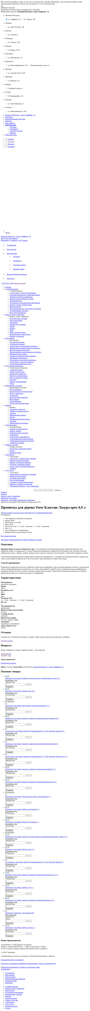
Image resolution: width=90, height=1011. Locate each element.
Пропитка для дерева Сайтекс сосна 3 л (20, 928)
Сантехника (9, 1002)
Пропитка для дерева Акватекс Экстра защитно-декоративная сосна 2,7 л (32, 678)
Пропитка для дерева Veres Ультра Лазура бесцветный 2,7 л (27, 706)
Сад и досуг (9, 1004)
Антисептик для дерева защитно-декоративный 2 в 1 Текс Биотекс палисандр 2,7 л (36, 756)
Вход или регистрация (9, 238)
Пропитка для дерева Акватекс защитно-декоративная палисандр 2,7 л (31, 875)
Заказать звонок (20, 283)
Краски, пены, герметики (14, 988)
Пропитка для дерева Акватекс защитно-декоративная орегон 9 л (29, 900)
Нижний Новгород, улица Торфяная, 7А (48, 667)
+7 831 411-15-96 (7, 283)
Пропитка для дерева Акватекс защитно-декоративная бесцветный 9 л (31, 744)
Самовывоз (14, 129)
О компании (11, 245)
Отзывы (25, 540)
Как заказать (10, 123)
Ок (2, 6)
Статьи (8, 1008)
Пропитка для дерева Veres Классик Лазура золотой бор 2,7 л (28, 797)
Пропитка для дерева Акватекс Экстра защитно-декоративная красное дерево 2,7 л (36, 837)
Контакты (9, 117)
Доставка (13, 127)
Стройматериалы (11, 986)
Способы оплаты (16, 131)
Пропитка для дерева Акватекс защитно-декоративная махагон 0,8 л (31, 782)
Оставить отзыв (7, 641)
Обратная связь (11, 135)
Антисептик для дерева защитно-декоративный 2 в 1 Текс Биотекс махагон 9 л (34, 731)
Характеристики (15, 540)
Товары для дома (11, 1000)
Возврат (13, 133)
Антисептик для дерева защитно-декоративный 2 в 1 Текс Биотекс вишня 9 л (34, 862)
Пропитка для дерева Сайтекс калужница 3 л (22, 809)
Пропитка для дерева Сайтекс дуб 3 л (19, 887)
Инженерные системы (13, 994)
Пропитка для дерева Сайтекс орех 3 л (19, 849)
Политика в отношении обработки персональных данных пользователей (28, 963)
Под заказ (9, 923)
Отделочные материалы (14, 992)
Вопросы (31, 540)
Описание (4, 540)
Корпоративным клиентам (15, 119)
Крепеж (8, 996)
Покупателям (12, 253)
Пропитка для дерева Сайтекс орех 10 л (20, 691)
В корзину (9, 687)
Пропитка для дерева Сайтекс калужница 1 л (22, 822)
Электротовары (11, 998)
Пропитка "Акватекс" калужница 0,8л (19, 913)
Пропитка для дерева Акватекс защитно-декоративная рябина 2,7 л (30, 769)
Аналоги (38, 540)
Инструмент (9, 990)
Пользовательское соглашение (12, 960)
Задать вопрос (6, 654)
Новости (8, 121)
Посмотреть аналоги (8, 663)
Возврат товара (18, 269)
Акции (25, 240)
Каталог (8, 287)
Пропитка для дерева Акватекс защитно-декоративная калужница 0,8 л (32, 718)
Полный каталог (11, 1006)
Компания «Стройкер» (9, 240)
